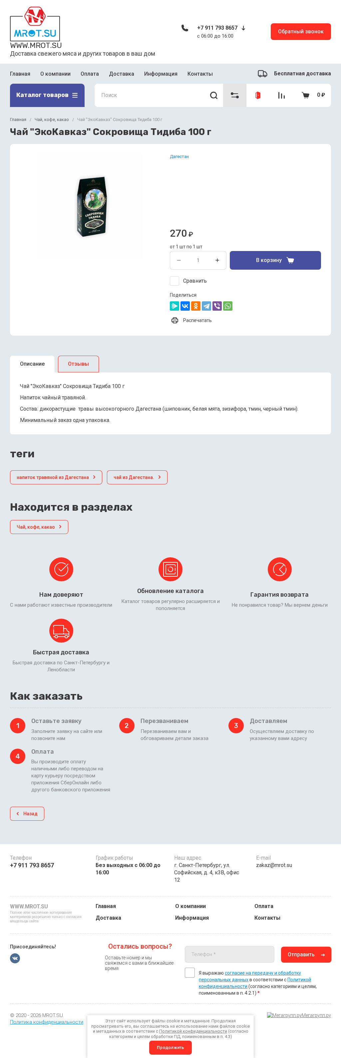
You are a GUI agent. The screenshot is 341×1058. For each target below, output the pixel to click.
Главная (20, 74)
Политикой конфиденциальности (193, 1031)
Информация (160, 74)
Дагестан (179, 156)
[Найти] (214, 95)
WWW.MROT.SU (36, 45)
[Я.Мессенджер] (174, 306)
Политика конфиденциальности (46, 1022)
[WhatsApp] (227, 306)
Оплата (90, 74)
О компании (55, 74)
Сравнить (195, 281)
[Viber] (217, 306)
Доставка (121, 74)
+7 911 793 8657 (217, 28)
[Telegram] (206, 306)
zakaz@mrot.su (274, 865)
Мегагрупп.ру (316, 1015)
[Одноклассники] (195, 306)
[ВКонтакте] (185, 306)
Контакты (200, 74)
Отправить (301, 954)
